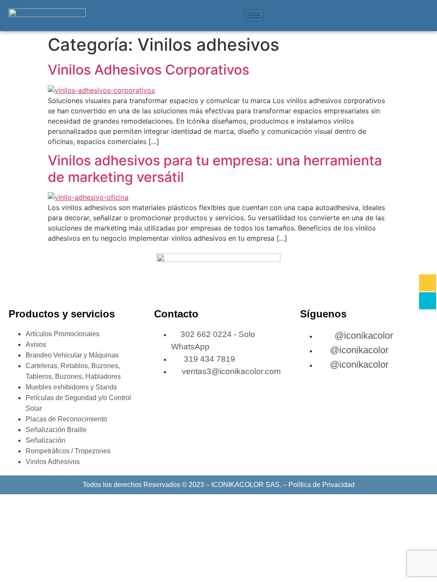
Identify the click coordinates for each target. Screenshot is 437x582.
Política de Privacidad (321, 484)
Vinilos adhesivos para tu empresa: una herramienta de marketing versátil (215, 168)
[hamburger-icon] (254, 15)
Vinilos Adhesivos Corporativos (148, 69)
